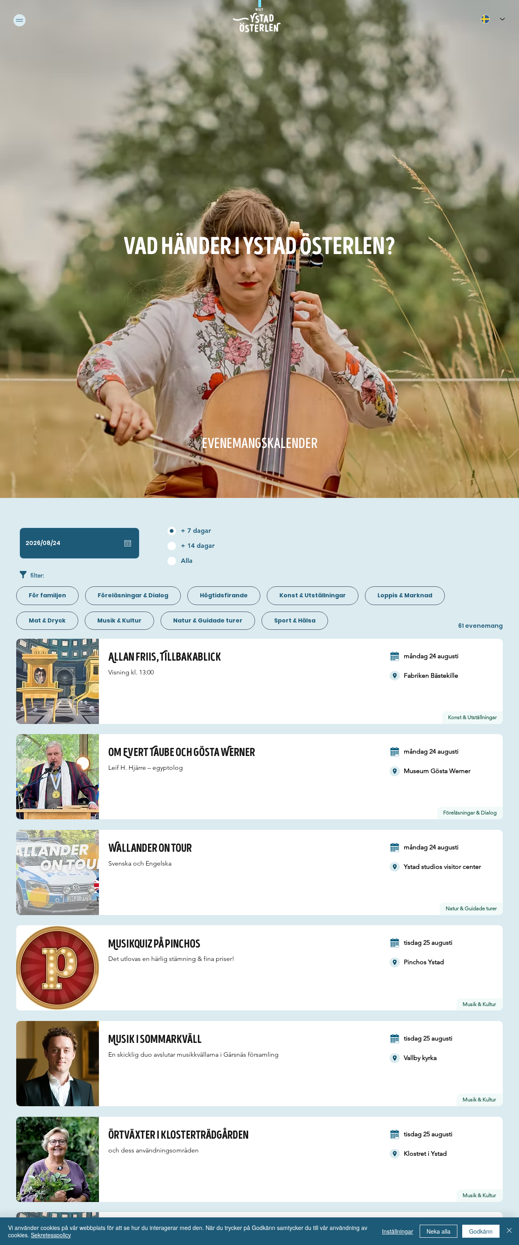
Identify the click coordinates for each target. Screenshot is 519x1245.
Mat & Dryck (47, 620)
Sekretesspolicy (51, 1235)
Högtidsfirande (224, 595)
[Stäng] (509, 1231)
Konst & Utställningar (312, 595)
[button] (19, 20)
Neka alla (438, 1231)
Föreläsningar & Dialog (133, 595)
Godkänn (481, 1231)
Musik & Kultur (119, 620)
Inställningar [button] (397, 1231)
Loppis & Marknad (404, 595)
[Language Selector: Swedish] (492, 19)
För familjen (47, 595)
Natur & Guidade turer (207, 620)
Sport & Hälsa (294, 620)
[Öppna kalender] (127, 543)
